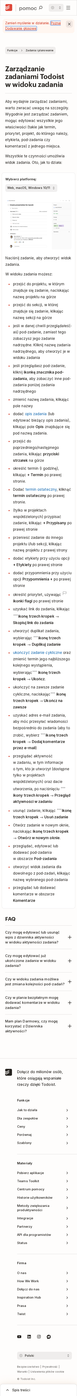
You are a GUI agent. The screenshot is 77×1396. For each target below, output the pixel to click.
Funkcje (12, 50)
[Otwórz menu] (68, 8)
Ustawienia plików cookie (47, 1371)
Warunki (22, 1371)
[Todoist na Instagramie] (39, 1337)
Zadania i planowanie (39, 50)
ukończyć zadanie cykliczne (37, 652)
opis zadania (36, 414)
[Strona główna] (8, 7)
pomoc (28, 7)
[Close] (69, 24)
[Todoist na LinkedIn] (29, 1337)
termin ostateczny (41, 489)
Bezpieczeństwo (28, 1366)
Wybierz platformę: (21, 179)
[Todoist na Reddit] (48, 1337)
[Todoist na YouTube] (19, 1337)
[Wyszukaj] (40, 8)
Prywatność (50, 1366)
